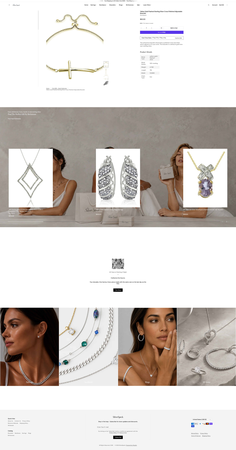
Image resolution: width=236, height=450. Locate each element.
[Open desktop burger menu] (9, 5)
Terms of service (196, 436)
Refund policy (195, 433)
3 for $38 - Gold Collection (59, 88)
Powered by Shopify (131, 445)
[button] (208, 5)
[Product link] (31, 183)
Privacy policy (204, 433)
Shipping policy (206, 436)
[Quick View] (51, 206)
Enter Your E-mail (102, 427)
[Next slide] (226, 221)
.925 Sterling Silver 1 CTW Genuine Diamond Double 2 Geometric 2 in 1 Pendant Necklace (26, 210)
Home (47, 88)
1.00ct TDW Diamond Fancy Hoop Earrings (109, 210)
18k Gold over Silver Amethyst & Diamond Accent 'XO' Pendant (203, 210)
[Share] (161, 28)
